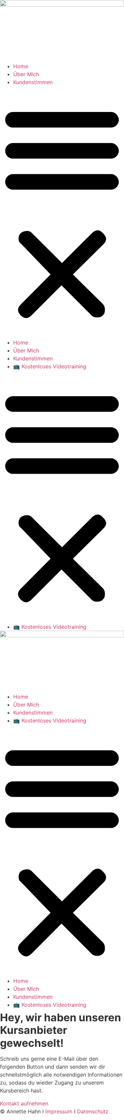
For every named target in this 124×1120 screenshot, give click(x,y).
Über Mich (26, 74)
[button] (62, 212)
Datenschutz (92, 1111)
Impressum (58, 1111)
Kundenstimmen (33, 82)
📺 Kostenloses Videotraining (49, 366)
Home (20, 66)
